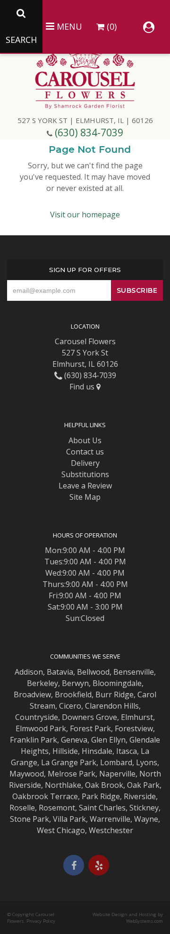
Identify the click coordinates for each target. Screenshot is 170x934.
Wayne (146, 819)
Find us (82, 386)
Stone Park (29, 819)
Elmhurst (137, 717)
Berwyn (75, 683)
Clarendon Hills (112, 706)
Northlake (63, 785)
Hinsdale (97, 751)
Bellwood (93, 672)
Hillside (65, 751)
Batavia (60, 672)
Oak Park (143, 785)
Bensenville (133, 672)
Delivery (85, 463)
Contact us (85, 451)
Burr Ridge (114, 694)
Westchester (111, 830)
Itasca (126, 751)
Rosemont (57, 807)
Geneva (74, 740)
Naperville (117, 774)
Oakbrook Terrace (45, 796)
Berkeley (42, 683)
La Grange (59, 762)
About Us (85, 440)
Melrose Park (71, 774)
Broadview (32, 694)
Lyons (146, 762)
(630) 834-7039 (89, 132)
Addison (29, 672)
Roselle (22, 807)
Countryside (36, 717)
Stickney (144, 807)
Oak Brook (104, 785)
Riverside (140, 796)
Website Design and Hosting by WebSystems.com (128, 917)
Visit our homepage (85, 214)
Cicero (70, 706)
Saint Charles (102, 807)
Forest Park (90, 728)
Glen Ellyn (108, 740)
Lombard (116, 762)
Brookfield (73, 694)
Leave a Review (85, 485)
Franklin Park (33, 740)
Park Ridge (101, 796)
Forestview (134, 728)
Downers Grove (89, 717)
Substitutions (85, 474)
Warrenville (110, 819)
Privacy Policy (40, 921)
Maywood (26, 774)
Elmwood (32, 728)
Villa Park (69, 819)
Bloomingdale (117, 683)
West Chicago (61, 830)
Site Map (85, 497)
